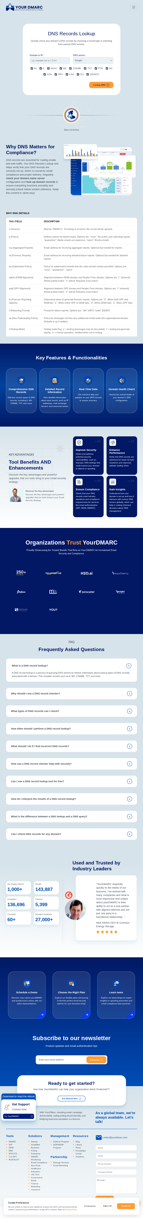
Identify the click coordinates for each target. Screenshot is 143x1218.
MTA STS (13, 1154)
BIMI (11, 1151)
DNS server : (79, 55)
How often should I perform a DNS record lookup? (41, 728)
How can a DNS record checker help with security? (41, 763)
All (35, 68)
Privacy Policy (71, 1210)
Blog (78, 1142)
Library (79, 1145)
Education (35, 1172)
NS (110, 68)
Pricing (34, 1151)
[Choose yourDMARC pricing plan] (85, 1014)
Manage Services (61, 1163)
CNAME (77, 68)
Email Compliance (39, 1163)
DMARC (12, 1142)
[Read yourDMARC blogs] (130, 1014)
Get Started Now (70, 1098)
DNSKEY (95, 74)
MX (64, 68)
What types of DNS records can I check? (35, 711)
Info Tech (35, 1175)
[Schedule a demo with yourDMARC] (40, 1014)
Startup (34, 1142)
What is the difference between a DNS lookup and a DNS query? (49, 816)
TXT (90, 68)
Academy (80, 1157)
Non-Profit (35, 1166)
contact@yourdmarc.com (114, 1137)
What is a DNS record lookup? (30, 665)
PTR (100, 68)
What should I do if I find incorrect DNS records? (40, 746)
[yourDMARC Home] (24, 7)
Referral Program (61, 1142)
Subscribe (95, 1060)
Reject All (107, 1206)
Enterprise (35, 1154)
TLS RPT (13, 1157)
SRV (60, 74)
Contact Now (19, 1109)
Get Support (21, 1104)
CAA (71, 74)
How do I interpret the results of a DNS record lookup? (43, 799)
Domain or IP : (37, 55)
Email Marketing (60, 1165)
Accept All (126, 1206)
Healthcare (36, 1169)
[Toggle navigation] (133, 7)
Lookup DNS (99, 85)
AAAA (54, 68)
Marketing (35, 1187)
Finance (34, 1184)
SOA (49, 74)
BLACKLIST (14, 1160)
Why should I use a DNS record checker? (35, 693)
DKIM (11, 1148)
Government (36, 1178)
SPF (11, 1145)
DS (82, 74)
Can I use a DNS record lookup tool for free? (37, 781)
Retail (33, 1181)
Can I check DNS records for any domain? (36, 834)
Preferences (89, 1206)
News (78, 1148)
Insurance (35, 1190)
